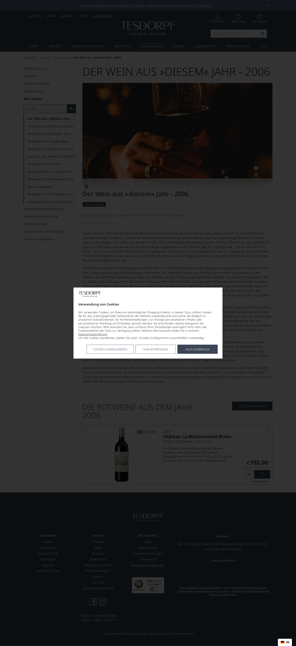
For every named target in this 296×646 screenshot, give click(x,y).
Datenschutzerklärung (92, 334)
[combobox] (285, 642)
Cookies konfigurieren (110, 349)
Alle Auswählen (197, 349)
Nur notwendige (155, 349)
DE (287, 642)
